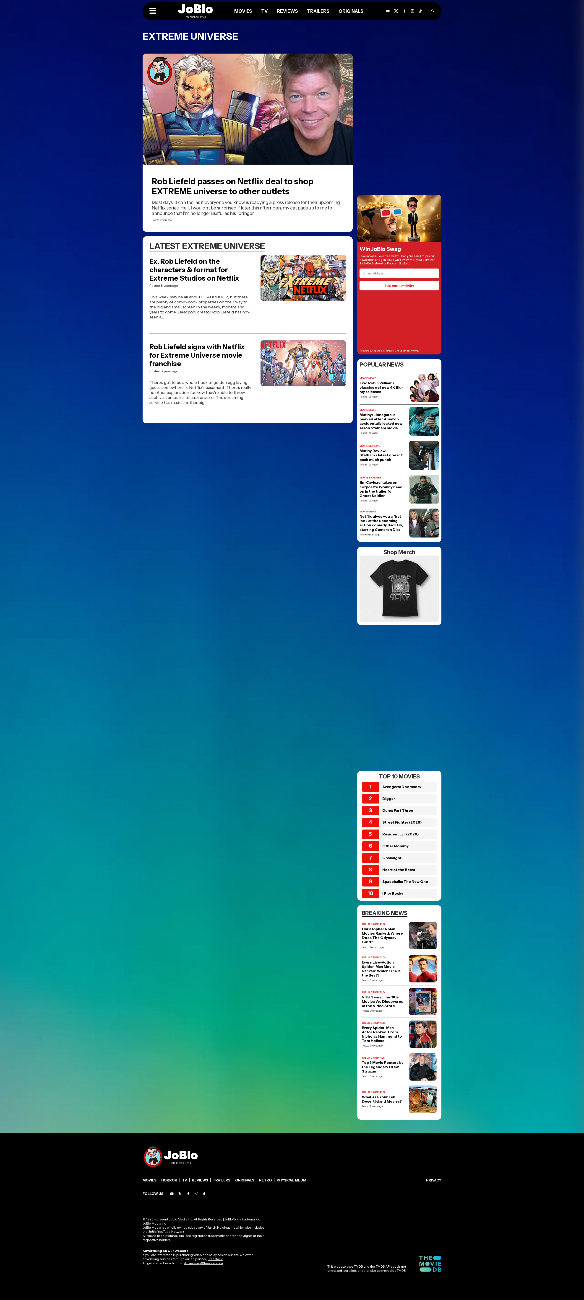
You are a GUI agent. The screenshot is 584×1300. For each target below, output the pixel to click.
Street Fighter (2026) (402, 822)
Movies (149, 1180)
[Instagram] (412, 11)
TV (184, 1180)
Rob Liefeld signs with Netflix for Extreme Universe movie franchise (197, 355)
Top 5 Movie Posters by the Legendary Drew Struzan (383, 1066)
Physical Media (292, 1180)
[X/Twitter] (180, 1193)
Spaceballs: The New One (405, 881)
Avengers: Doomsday (401, 786)
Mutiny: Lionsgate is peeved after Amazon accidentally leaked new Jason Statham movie (381, 421)
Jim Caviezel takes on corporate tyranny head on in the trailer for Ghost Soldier (381, 489)
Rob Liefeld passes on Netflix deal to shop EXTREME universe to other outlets (232, 186)
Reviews (200, 1180)
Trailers (221, 1180)
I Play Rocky (392, 893)
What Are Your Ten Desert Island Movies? (382, 1099)
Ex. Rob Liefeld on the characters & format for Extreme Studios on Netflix (194, 269)
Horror (169, 1180)
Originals (244, 1180)
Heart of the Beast (398, 869)
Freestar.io (215, 1259)
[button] (152, 11)
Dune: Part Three (397, 810)
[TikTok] (420, 11)
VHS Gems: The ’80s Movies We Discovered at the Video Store (383, 1001)
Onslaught (392, 857)
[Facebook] (188, 1193)
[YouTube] (172, 1193)
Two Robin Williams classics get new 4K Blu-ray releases (381, 387)
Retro (265, 1180)
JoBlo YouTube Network (166, 1232)
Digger (388, 798)
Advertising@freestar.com (203, 1263)
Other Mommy (395, 846)
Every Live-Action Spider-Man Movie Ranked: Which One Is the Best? (381, 969)
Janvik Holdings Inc (221, 1227)
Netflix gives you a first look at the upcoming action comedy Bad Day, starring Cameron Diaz (381, 523)
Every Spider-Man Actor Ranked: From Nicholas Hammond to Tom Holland (382, 1034)
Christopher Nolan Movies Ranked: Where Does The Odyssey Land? (382, 935)
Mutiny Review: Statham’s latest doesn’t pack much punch (381, 455)
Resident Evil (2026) (400, 834)
